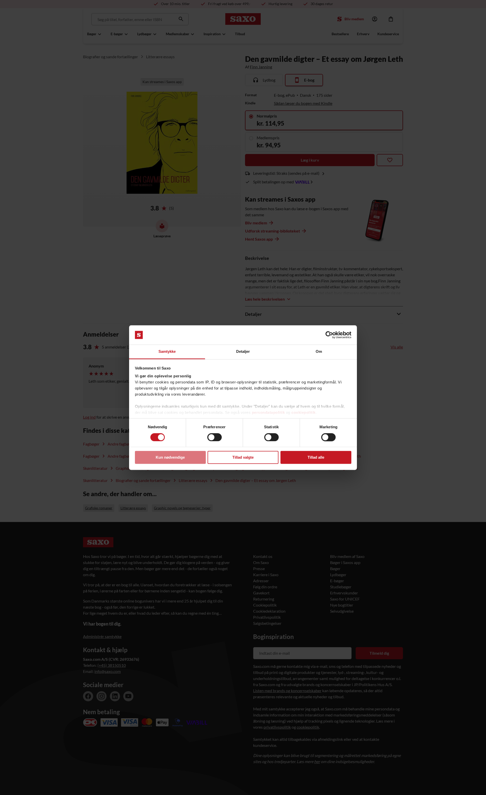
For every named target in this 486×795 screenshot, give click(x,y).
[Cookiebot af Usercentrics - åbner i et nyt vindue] (329, 335)
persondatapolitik (268, 413)
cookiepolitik (303, 413)
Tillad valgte (243, 457)
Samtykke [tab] (167, 352)
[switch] (214, 437)
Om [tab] (319, 352)
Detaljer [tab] (243, 352)
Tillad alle (316, 457)
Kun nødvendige (170, 457)
